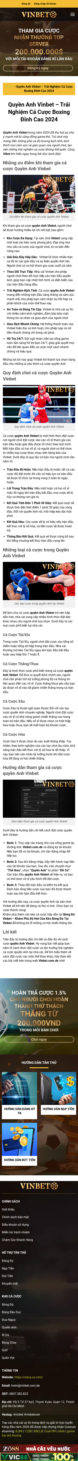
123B (28, 1431)
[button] (72, 14)
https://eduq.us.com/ (29, 1377)
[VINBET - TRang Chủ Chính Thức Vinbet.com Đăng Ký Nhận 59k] (39, 14)
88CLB (38, 1431)
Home (9, 86)
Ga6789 (50, 1431)
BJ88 (19, 1431)
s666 (61, 1431)
